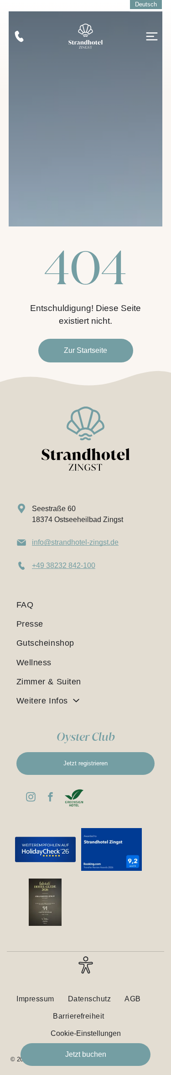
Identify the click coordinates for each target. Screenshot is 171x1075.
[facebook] (50, 798)
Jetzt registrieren (85, 763)
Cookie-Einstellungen (86, 1033)
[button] (85, 970)
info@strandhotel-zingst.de (75, 542)
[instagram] (31, 798)
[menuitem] (85, 604)
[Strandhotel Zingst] (85, 27)
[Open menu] (152, 36)
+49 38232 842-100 (63, 565)
